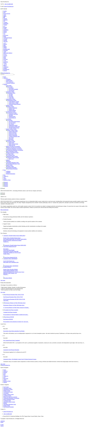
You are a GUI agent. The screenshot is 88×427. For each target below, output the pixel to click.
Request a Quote (7, 180)
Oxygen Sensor (12, 122)
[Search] (14, 74)
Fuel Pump (11, 88)
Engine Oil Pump (12, 132)
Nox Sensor (11, 124)
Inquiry (2, 425)
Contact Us (5, 176)
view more (3, 280)
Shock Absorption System (11, 151)
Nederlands (5, 23)
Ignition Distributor (13, 107)
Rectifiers (11, 115)
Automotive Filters (10, 91)
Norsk (4, 58)
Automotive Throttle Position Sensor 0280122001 (14, 235)
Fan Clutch (11, 137)
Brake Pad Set (12, 145)
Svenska (5, 24)
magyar (5, 32)
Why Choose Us (9, 81)
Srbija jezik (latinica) (7, 53)
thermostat (11, 139)
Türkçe (4, 16)
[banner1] (5, 182)
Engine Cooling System (11, 129)
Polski (4, 36)
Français (5, 18)
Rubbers (8, 160)
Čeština (5, 63)
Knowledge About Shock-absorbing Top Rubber (13, 331)
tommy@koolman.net (8, 6)
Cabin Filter (11, 97)
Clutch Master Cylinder (14, 101)
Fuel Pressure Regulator (11, 167)
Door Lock (11, 158)
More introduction (4, 209)
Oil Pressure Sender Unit (14, 126)
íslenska (5, 31)
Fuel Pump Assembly (13, 89)
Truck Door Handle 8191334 (9, 246)
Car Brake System (10, 140)
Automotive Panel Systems (12, 156)
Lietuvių (5, 44)
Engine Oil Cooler (13, 134)
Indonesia (5, 19)
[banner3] (5, 184)
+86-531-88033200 (8, 4)
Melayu (5, 65)
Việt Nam (5, 41)
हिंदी (4, 17)
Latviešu (5, 40)
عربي (4, 42)
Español (5, 68)
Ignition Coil (11, 109)
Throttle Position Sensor (14, 127)
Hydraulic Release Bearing (14, 104)
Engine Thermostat (13, 135)
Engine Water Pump (13, 131)
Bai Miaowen (6, 69)
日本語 (5, 47)
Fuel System (8, 85)
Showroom (5, 378)
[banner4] (5, 186)
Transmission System (10, 99)
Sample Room (9, 80)
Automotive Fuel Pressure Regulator (11, 349)
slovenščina (5, 29)
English (5, 11)
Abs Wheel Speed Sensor (14, 121)
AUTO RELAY (12, 117)
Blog (4, 175)
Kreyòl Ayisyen (6, 13)
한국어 (5, 54)
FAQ (4, 177)
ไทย (4, 33)
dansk (4, 56)
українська (5, 66)
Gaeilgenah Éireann (7, 37)
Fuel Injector (11, 90)
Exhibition (8, 79)
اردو (4, 26)
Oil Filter (11, 95)
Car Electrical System (10, 111)
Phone (2, 422)
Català (4, 51)
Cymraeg (5, 22)
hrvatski (5, 27)
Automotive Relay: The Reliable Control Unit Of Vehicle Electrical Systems (19, 359)
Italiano (5, 46)
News (4, 170)
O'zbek (4, 28)
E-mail (2, 424)
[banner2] (5, 183)
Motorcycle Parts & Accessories (13, 146)
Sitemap (5, 382)
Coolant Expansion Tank (14, 136)
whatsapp (3, 421)
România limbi (6, 49)
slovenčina (5, 61)
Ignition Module (12, 110)
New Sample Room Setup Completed (11, 340)
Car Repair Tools (9, 153)
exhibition (8, 171)
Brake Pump (11, 142)
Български (5, 35)
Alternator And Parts (13, 114)
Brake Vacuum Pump (13, 143)
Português (5, 50)
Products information (10, 173)
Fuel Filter (11, 96)
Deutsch (5, 70)
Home (4, 76)
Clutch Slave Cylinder (13, 102)
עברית (4, 60)
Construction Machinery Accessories (14, 148)
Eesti (4, 12)
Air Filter (11, 94)
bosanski (5, 55)
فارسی (5, 64)
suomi (4, 14)
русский (5, 39)
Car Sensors (8, 119)
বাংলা (4, 21)
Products (5, 84)
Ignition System (9, 105)
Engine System (9, 165)
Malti (4, 45)
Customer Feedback (10, 83)
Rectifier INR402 (7, 267)
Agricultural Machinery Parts (12, 162)
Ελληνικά (5, 59)
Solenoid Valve (12, 116)
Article (4, 178)
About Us (5, 78)
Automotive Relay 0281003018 (10, 258)
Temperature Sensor (13, 125)
